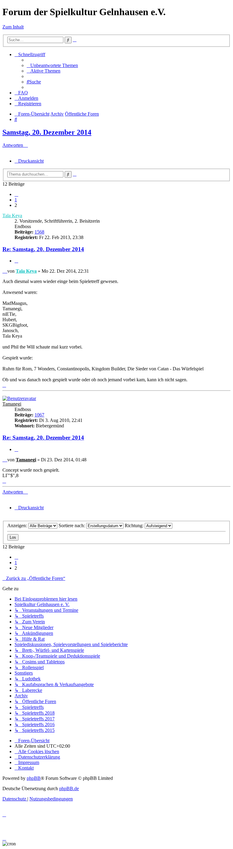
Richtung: (135, 525)
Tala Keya (12, 215)
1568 (39, 231)
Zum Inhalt (13, 26)
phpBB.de (69, 788)
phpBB (34, 778)
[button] (16, 194)
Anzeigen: (17, 525)
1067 (39, 414)
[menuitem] (52, 65)
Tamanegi (11, 403)
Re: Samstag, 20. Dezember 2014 (43, 249)
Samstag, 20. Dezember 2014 (46, 132)
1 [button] (16, 199)
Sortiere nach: (72, 525)
